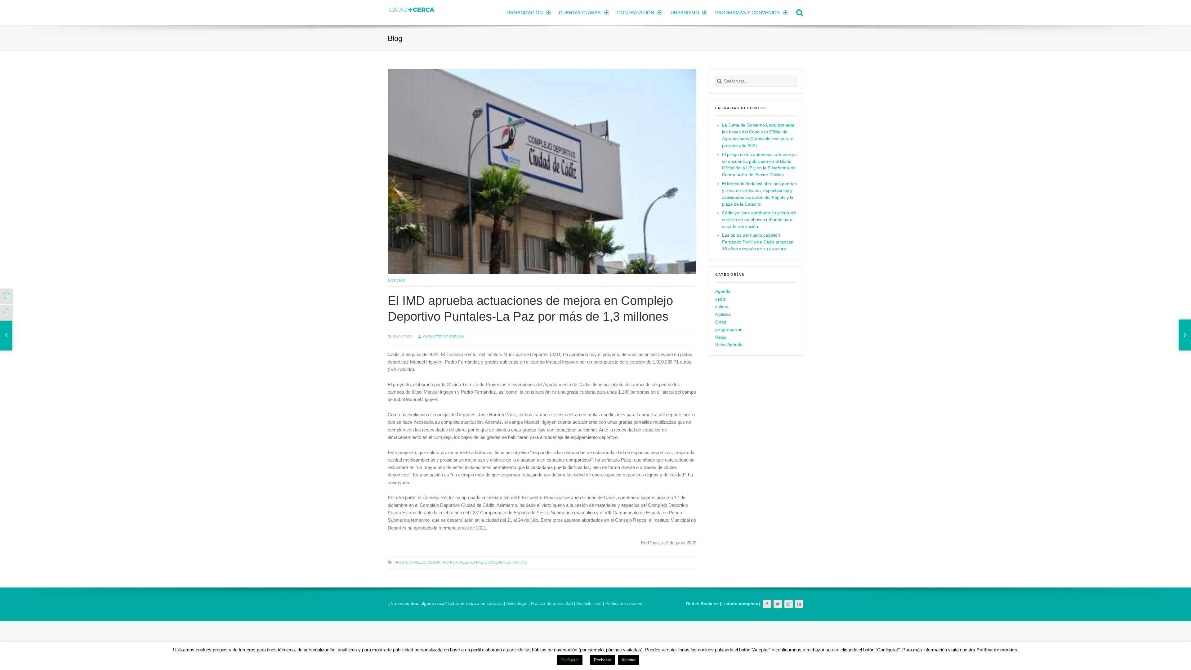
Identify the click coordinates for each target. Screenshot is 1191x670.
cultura (722, 307)
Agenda (722, 291)
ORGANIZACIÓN (524, 12)
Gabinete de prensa (443, 337)
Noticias (396, 280)
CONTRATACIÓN (635, 12)
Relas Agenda (729, 344)
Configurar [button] (569, 660)
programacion (729, 329)
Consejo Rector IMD (506, 562)
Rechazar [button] (602, 660)
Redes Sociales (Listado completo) (723, 603)
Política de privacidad (552, 603)
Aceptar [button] (629, 660)
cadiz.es (495, 603)
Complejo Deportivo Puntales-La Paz (444, 562)
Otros (720, 322)
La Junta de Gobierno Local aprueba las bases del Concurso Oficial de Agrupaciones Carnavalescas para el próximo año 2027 (758, 135)
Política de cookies (623, 603)
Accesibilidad (589, 603)
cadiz (720, 299)
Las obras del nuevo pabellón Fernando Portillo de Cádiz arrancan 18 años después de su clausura (757, 242)
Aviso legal (516, 603)
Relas (720, 337)
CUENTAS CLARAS (580, 12)
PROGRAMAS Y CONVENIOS (747, 12)
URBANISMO (685, 12)
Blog (395, 38)
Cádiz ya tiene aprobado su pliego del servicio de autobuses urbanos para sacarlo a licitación (759, 220)
